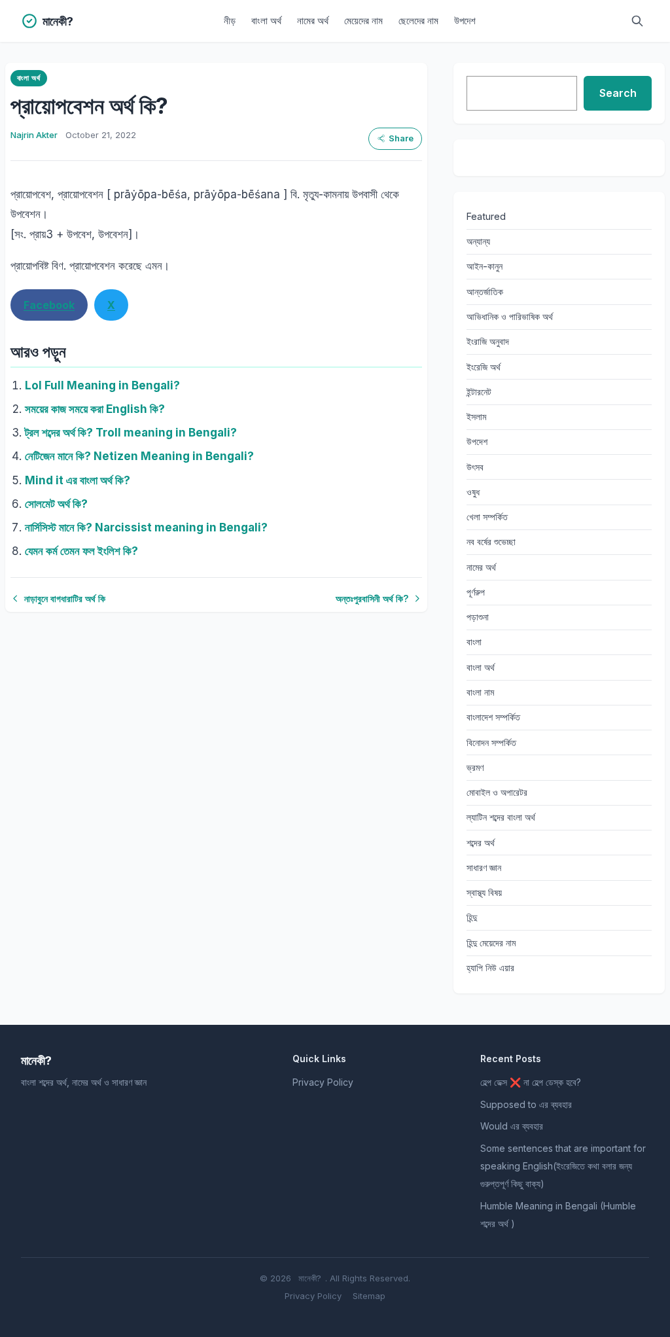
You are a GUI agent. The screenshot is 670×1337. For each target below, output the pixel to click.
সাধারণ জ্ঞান (484, 867)
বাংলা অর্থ (266, 20)
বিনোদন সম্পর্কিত (491, 742)
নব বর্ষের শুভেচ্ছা (491, 541)
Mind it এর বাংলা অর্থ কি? (77, 480)
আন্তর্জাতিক (485, 291)
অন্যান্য (478, 241)
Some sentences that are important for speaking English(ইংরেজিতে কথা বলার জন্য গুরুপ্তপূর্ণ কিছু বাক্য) (563, 1166)
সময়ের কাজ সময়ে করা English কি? (95, 409)
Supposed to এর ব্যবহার (526, 1104)
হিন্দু (472, 917)
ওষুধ (473, 491)
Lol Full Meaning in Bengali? (102, 385)
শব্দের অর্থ (481, 842)
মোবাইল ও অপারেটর (497, 792)
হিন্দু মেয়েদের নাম (491, 942)
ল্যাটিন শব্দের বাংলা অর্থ (501, 817)
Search (618, 92)
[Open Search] (637, 21)
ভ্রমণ (475, 767)
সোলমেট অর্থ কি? (56, 503)
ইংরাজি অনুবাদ (488, 341)
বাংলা (474, 641)
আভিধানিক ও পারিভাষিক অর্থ (510, 316)
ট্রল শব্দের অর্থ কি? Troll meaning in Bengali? (131, 432)
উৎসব (475, 466)
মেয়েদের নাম (363, 20)
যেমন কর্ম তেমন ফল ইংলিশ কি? (81, 551)
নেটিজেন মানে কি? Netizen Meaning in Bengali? (139, 456)
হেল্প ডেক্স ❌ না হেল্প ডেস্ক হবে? (530, 1082)
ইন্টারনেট (479, 391)
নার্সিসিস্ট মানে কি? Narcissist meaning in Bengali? (146, 527)
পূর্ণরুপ (476, 591)
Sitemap (369, 1296)
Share (401, 138)
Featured (486, 216)
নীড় (230, 20)
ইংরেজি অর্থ (484, 366)
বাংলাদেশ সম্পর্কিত (493, 716)
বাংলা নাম (480, 692)
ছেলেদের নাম (418, 20)
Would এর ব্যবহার (511, 1126)
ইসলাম (476, 416)
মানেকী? (309, 1278)
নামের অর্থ (312, 20)
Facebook (49, 305)
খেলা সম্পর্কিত (487, 516)
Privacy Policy (322, 1082)
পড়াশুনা (478, 616)
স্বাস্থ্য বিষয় (484, 892)
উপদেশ (465, 20)
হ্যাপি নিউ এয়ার (490, 967)
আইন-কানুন (484, 266)
